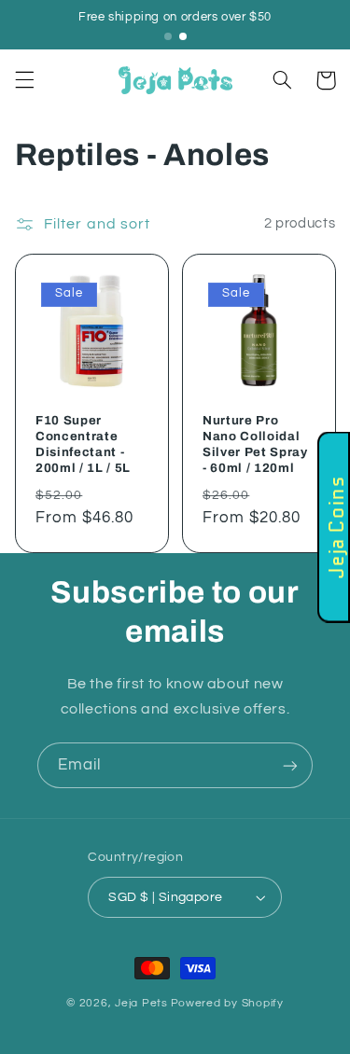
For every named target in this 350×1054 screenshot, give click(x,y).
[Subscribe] (290, 765)
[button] (24, 80)
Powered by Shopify (227, 1003)
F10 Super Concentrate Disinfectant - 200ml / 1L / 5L (83, 444)
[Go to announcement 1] (168, 36)
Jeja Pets (141, 1003)
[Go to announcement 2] (183, 36)
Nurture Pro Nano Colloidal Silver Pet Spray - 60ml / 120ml (255, 444)
